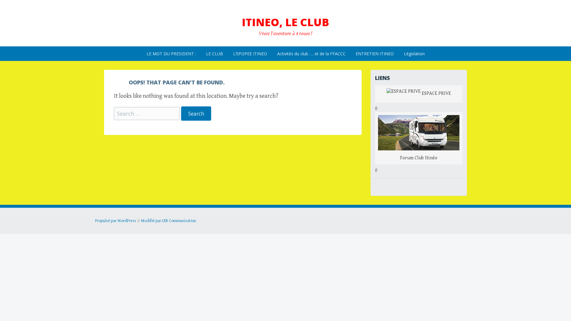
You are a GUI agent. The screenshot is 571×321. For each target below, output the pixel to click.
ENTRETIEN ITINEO (375, 53)
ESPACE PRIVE (436, 94)
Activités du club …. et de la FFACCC (311, 53)
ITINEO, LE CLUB (285, 22)
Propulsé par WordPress (115, 220)
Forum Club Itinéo (418, 158)
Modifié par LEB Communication (168, 220)
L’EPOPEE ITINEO (250, 53)
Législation (414, 53)
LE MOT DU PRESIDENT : (171, 53)
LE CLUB (214, 53)
